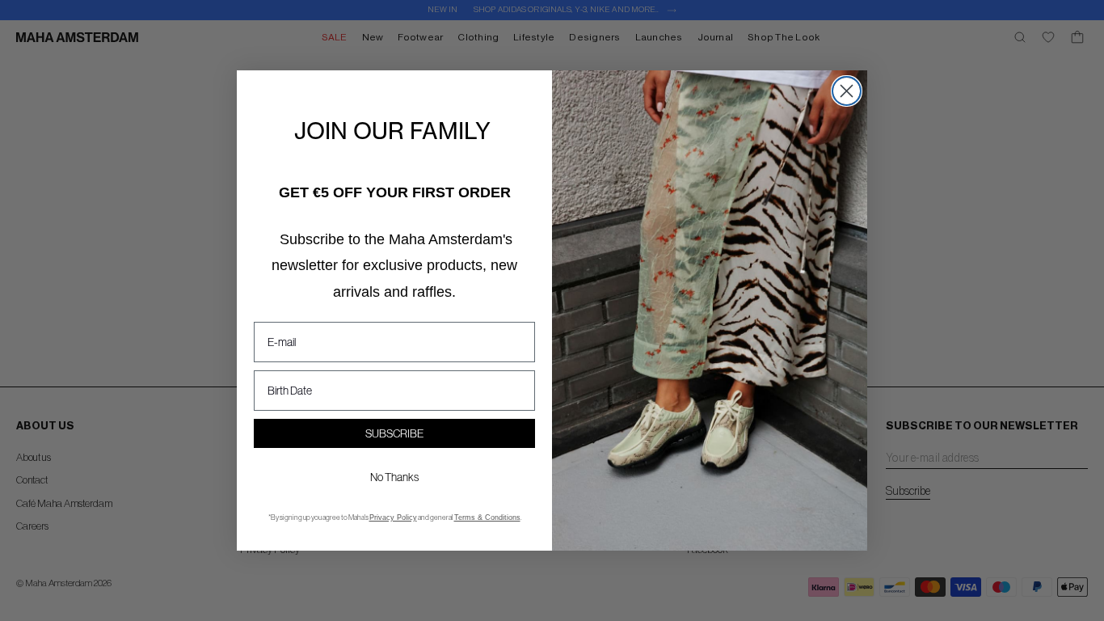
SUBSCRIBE (394, 433)
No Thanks (394, 477)
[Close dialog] (846, 91)
